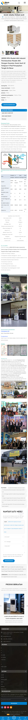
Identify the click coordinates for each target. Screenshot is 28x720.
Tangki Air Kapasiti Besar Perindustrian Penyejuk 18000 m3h (14, 498)
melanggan (14, 703)
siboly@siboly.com (7, 636)
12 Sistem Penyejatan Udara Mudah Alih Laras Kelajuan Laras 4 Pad (14, 501)
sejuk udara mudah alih (7, 113)
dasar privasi (3, 688)
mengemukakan (9, 560)
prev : (3, 566)
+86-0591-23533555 (7, 639)
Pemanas (4, 119)
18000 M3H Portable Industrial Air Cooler (17, 487)
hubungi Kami (4, 679)
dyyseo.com (17, 712)
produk (2, 677)
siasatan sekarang (8, 104)
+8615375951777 (6, 641)
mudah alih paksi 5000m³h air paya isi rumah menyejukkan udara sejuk (14, 617)
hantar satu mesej (14, 717)
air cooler (3, 655)
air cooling (3, 657)
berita (2, 681)
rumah (2, 674)
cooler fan (3, 659)
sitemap (2, 686)
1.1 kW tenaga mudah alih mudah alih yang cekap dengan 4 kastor (13, 495)
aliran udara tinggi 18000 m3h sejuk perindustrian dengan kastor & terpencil (13, 505)
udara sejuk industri (6, 116)
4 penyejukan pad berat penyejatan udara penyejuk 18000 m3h (13, 490)
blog (22, 712)
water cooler (4, 666)
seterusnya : (5, 574)
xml (2, 684)
